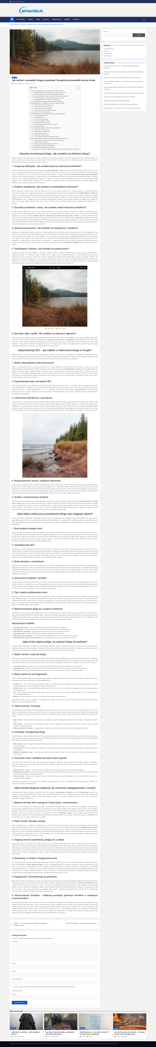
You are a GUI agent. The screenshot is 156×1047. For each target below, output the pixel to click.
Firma (38, 19)
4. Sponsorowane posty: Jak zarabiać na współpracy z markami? (48, 98)
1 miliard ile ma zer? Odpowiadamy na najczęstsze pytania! (119, 97)
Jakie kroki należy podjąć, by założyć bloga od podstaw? (45, 128)
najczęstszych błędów (38, 126)
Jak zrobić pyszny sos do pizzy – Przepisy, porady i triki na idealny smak (129, 1033)
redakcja (23, 83)
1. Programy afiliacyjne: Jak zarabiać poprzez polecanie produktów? (49, 92)
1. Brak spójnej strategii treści (40, 115)
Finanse (30, 19)
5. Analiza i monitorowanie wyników (41, 112)
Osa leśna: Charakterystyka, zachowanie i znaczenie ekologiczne (121, 104)
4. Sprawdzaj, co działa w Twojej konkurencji (44, 145)
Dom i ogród (21, 19)
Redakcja (76, 19)
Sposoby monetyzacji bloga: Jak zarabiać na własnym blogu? (47, 90)
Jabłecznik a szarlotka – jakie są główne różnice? (117, 100)
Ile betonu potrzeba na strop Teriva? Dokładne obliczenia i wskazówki (122, 77)
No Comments (31, 83)
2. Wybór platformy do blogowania (41, 131)
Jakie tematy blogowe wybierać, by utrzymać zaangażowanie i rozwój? (49, 138)
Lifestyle (46, 19)
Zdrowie (67, 19)
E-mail (14, 971)
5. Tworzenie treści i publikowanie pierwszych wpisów (46, 136)
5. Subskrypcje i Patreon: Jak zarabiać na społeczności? (46, 99)
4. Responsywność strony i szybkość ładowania (44, 110)
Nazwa (14, 963)
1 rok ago (15, 1036)
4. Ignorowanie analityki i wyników (41, 120)
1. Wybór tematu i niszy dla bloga (41, 129)
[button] (77, 88)
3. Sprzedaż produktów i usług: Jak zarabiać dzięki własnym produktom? (50, 96)
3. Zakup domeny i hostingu (40, 133)
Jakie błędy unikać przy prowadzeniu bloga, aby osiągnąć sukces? (48, 113)
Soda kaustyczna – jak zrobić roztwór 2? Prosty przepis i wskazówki (122, 108)
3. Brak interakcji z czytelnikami (40, 119)
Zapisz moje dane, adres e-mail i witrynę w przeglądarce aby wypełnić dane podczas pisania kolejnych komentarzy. (44, 986)
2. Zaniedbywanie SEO (38, 117)
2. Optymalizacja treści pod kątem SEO (42, 106)
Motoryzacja (56, 19)
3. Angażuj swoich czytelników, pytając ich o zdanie (45, 143)
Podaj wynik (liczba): (17, 990)
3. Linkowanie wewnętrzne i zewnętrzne (42, 108)
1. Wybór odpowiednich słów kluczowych (43, 105)
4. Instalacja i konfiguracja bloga (41, 134)
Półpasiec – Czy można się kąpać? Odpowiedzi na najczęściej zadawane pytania (30, 924)
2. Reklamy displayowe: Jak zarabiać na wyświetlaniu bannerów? (48, 94)
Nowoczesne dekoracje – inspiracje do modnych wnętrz (81, 923)
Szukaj (105, 31)
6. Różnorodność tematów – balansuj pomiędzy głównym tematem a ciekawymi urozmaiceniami (56, 149)
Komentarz (15, 941)
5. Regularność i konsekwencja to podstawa (43, 147)
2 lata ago (15, 83)
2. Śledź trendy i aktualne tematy (41, 142)
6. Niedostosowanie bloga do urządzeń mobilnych (45, 124)
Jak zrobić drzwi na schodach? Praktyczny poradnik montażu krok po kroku (124, 93)
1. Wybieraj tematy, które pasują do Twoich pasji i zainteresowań (48, 140)
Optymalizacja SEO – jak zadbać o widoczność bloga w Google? (48, 103)
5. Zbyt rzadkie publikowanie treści (41, 122)
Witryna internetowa (17, 979)
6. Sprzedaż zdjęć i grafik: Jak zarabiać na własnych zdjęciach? (48, 101)
